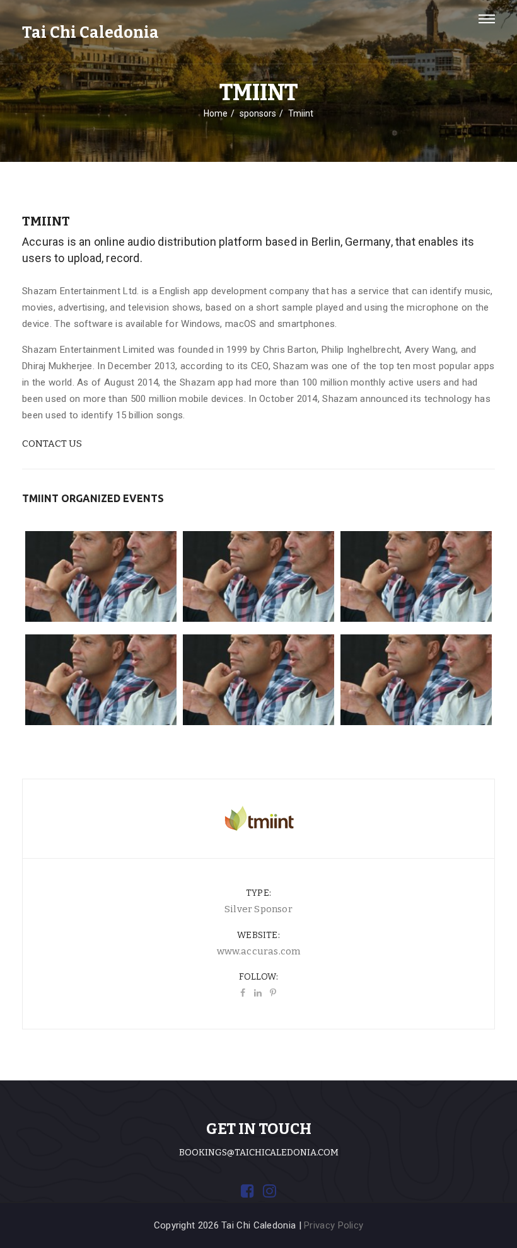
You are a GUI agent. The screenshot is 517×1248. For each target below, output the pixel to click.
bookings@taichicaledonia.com (259, 1152)
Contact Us (52, 443)
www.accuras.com (259, 951)
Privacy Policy (333, 1225)
